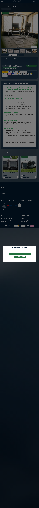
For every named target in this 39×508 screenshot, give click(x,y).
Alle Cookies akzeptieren (19, 256)
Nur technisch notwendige (24, 254)
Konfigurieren (13, 254)
